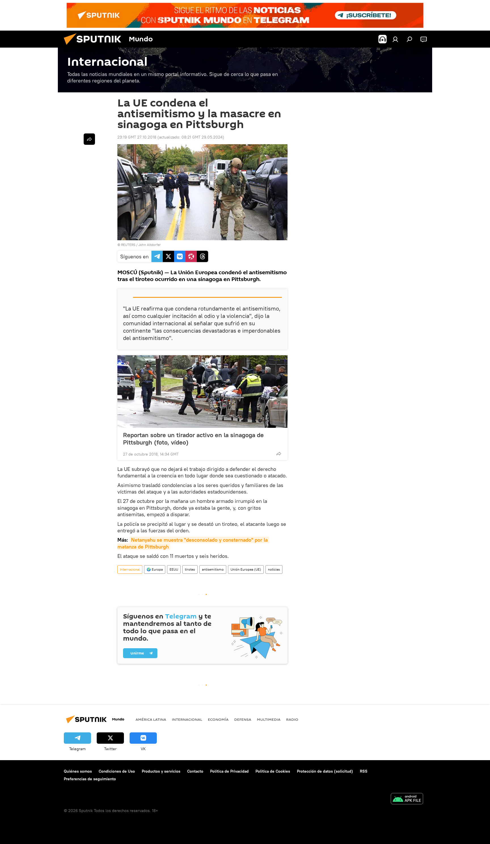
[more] (278, 453)
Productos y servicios (161, 771)
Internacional (130, 569)
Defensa (242, 719)
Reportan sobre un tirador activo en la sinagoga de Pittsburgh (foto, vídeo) (193, 438)
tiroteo (190, 569)
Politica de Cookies (272, 771)
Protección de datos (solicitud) (325, 771)
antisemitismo (213, 569)
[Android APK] (407, 799)
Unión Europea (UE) (246, 569)
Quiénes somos (78, 771)
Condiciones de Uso (117, 771)
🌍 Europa (155, 569)
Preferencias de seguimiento (90, 778)
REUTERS (128, 245)
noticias (274, 569)
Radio (292, 719)
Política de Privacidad (229, 771)
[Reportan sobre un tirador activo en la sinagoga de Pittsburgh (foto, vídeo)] (202, 391)
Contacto (195, 771)
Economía (218, 719)
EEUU (174, 569)
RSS (364, 771)
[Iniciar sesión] (395, 39)
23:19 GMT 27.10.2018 (136, 137)
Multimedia (268, 719)
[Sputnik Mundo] (95, 46)
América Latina (151, 719)
